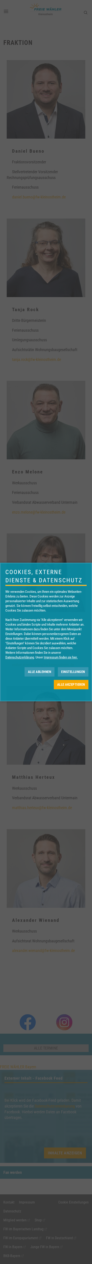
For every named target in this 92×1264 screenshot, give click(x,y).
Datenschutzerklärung (19, 657)
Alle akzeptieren (71, 685)
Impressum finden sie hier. (61, 657)
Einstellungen (73, 672)
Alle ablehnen (39, 672)
